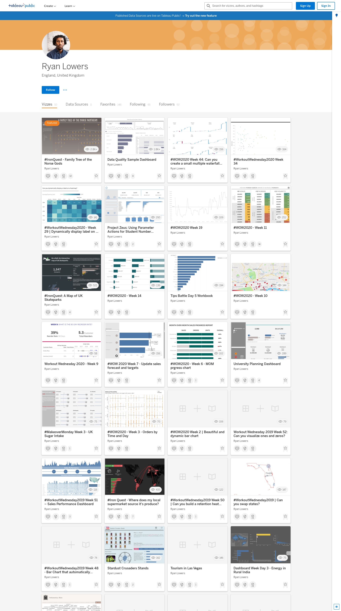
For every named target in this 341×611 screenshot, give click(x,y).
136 (158, 285)
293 (158, 217)
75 (95, 421)
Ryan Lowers (51, 168)
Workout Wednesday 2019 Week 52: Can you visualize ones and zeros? (261, 434)
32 (70, 176)
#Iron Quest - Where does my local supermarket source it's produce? (133, 502)
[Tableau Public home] (22, 6)
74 (95, 557)
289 (284, 353)
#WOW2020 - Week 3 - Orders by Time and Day (132, 434)
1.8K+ (157, 149)
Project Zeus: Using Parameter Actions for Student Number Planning (130, 230)
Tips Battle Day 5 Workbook (191, 296)
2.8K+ (93, 149)
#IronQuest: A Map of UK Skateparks (63, 298)
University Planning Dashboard (257, 364)
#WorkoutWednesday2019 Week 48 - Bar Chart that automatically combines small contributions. (71, 570)
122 (221, 489)
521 (95, 285)
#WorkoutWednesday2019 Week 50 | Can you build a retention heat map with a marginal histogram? (197, 502)
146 (221, 557)
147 (284, 489)
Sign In (326, 6)
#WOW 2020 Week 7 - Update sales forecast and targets (134, 366)
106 (221, 421)
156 (221, 149)
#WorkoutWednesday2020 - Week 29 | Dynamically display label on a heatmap (71, 230)
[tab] (336, 15)
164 (284, 149)
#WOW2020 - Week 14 (124, 296)
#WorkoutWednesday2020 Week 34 (258, 161)
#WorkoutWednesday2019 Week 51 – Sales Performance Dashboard (71, 502)
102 (221, 353)
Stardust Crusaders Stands (127, 568)
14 (259, 244)
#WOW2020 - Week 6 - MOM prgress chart (192, 366)
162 (158, 557)
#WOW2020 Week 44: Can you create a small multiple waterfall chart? (195, 161)
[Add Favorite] (96, 176)
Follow (50, 90)
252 (284, 217)
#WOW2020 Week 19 (186, 228)
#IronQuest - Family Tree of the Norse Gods (68, 161)
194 (221, 285)
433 (158, 489)
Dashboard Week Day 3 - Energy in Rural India (260, 570)
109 (221, 217)
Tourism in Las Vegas (186, 568)
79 (284, 421)
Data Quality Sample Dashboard (131, 160)
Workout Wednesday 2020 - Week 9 (71, 364)
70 (158, 421)
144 (284, 285)
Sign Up (305, 6)
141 (95, 217)
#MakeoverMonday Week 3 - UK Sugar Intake (68, 434)
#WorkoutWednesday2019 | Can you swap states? (258, 502)
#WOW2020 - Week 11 (250, 228)
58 (95, 353)
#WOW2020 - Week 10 (250, 296)
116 (95, 489)
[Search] (208, 6)
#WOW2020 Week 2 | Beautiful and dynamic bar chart (197, 434)
